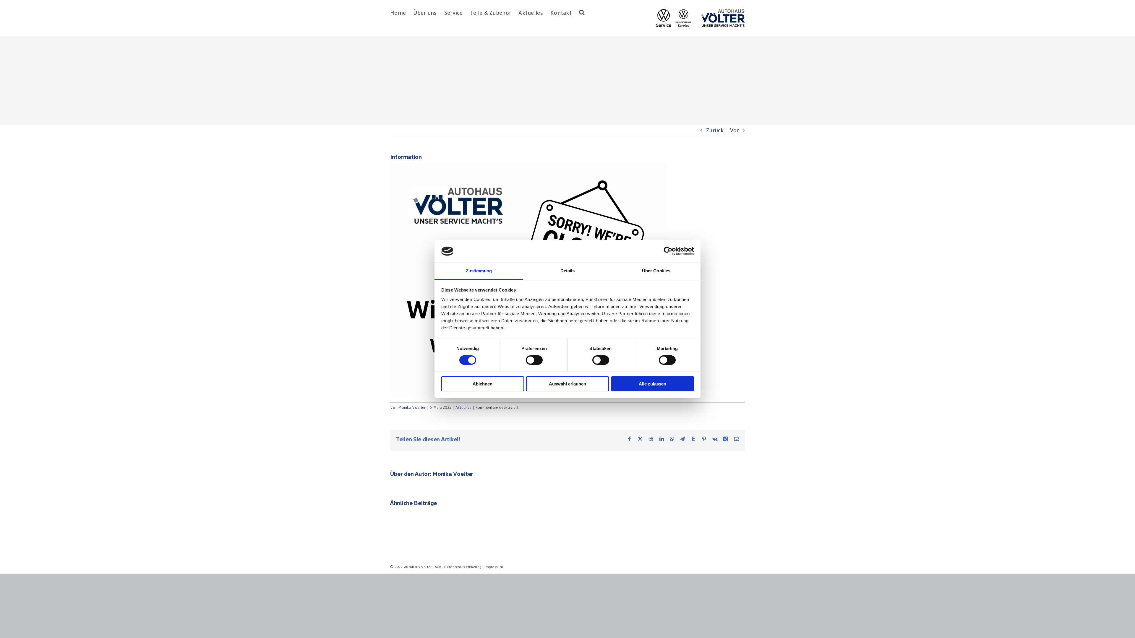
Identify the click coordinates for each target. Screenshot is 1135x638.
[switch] (534, 360)
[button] (582, 12)
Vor (734, 130)
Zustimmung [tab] (479, 270)
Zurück (715, 130)
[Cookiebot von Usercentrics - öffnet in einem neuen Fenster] (668, 251)
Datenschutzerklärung (462, 566)
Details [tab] (567, 270)
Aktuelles (463, 407)
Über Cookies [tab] (656, 270)
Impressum (493, 566)
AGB (438, 566)
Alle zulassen (652, 383)
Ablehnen (482, 383)
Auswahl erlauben (567, 383)
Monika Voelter (411, 407)
